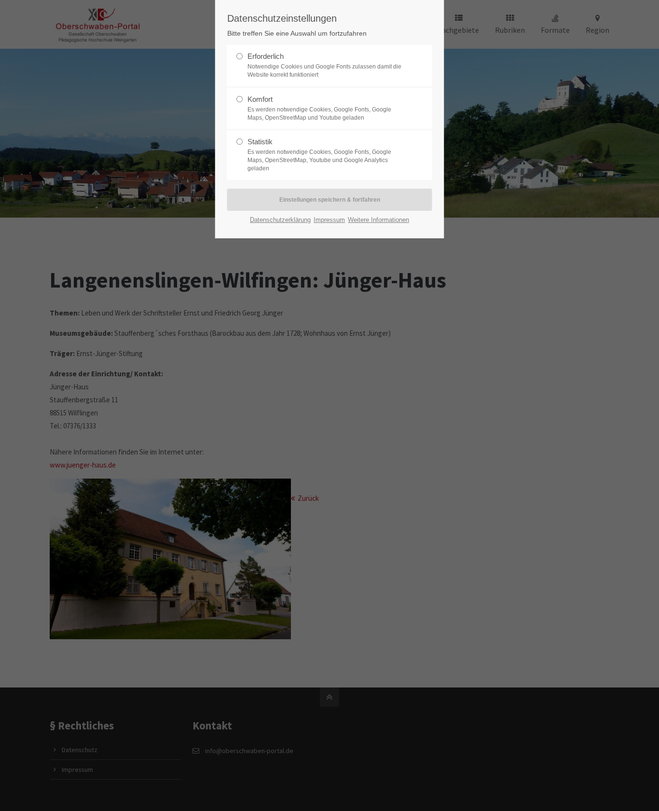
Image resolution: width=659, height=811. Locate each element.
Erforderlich (324, 65)
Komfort (319, 108)
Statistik (319, 154)
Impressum (329, 219)
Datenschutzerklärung (280, 219)
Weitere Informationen (378, 219)
